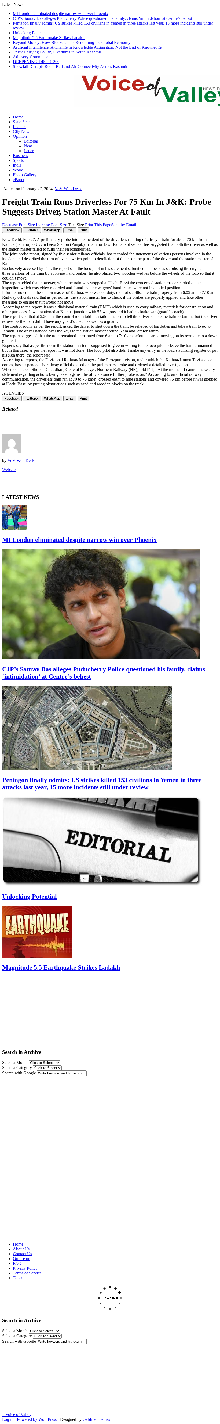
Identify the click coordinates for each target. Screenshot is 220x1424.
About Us (21, 1249)
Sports (18, 160)
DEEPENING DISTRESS (36, 61)
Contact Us (22, 1253)
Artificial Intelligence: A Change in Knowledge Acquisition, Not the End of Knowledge (87, 47)
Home (18, 117)
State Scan (22, 122)
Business (20, 155)
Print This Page (98, 225)
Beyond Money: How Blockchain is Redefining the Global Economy (71, 42)
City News (22, 131)
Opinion (20, 136)
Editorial (31, 141)
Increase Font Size (51, 225)
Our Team (21, 1258)
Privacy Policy (25, 1268)
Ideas (28, 146)
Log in (7, 1419)
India (17, 165)
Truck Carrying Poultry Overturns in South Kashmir (57, 52)
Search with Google (19, 1073)
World (18, 170)
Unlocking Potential (30, 32)
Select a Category (17, 1067)
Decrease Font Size (18, 225)
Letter (29, 150)
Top (18, 1278)
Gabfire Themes (96, 1419)
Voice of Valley (16, 1414)
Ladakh (19, 126)
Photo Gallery (24, 175)
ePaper (18, 179)
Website (9, 469)
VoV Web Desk (68, 188)
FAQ (17, 1263)
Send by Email (123, 225)
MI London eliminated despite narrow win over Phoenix (60, 13)
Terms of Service (27, 1273)
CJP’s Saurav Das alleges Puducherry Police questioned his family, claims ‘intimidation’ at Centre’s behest (102, 18)
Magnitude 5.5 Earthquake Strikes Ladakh (49, 37)
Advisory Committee (30, 57)
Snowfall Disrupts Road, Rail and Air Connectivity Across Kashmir (70, 66)
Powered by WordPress (37, 1419)
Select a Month (15, 1062)
